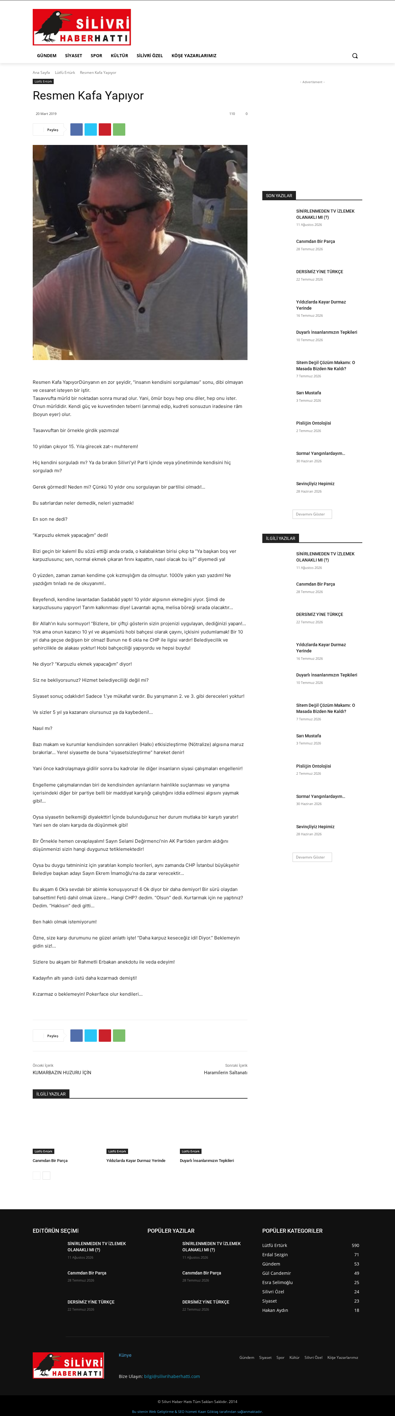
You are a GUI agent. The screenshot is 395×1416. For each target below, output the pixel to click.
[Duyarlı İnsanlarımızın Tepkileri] (213, 1130)
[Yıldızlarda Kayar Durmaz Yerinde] (140, 1130)
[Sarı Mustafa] (277, 400)
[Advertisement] (243, 26)
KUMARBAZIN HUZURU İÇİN (62, 1072)
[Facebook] (76, 129)
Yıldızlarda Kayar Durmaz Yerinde (135, 1160)
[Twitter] (91, 129)
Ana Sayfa (41, 72)
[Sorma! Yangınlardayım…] (277, 461)
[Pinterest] (105, 129)
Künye (125, 1355)
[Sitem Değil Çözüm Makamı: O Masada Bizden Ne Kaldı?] (277, 370)
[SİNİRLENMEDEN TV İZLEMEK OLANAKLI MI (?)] (277, 218)
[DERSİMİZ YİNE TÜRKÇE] (277, 279)
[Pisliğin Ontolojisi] (277, 430)
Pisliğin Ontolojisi (313, 423)
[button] (354, 55)
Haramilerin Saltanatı (225, 1072)
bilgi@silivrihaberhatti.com (172, 1376)
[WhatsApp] (119, 129)
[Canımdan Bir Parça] (66, 1130)
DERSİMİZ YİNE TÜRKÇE (319, 271)
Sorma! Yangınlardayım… (320, 453)
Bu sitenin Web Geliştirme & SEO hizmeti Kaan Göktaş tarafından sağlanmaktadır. (197, 1411)
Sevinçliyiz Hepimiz (315, 483)
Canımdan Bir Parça (50, 1160)
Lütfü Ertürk (65, 72)
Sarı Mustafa (308, 392)
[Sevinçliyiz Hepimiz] (277, 491)
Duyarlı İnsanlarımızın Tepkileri (207, 1160)
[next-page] (46, 1176)
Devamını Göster (310, 514)
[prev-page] (36, 1176)
